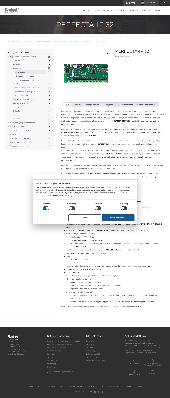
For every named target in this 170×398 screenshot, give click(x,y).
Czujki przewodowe (20, 96)
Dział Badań (134, 363)
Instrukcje (90, 344)
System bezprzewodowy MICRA (25, 92)
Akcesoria (16, 115)
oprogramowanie (92, 105)
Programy (17, 119)
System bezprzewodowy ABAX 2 (26, 88)
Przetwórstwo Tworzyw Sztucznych (152, 364)
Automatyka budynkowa (20, 130)
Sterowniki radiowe (20, 103)
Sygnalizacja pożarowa (19, 138)
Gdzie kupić (133, 10)
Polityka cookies (75, 386)
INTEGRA (16, 60)
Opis (67, 105)
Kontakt (157, 10)
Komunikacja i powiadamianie (22, 123)
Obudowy (16, 107)
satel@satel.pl (19, 354)
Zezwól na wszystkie (118, 218)
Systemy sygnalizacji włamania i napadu (63, 341)
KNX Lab (152, 373)
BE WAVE (16, 64)
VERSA (15, 84)
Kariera (30, 386)
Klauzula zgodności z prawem (119, 386)
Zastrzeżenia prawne (94, 386)
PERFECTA (72, 41)
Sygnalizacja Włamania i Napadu (50, 41)
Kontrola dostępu (17, 126)
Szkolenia (90, 341)
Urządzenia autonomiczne (20, 146)
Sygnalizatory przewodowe (23, 99)
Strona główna (14, 41)
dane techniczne (125, 105)
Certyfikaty (90, 351)
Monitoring (14, 142)
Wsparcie (119, 10)
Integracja (14, 134)
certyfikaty (109, 105)
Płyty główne (85, 41)
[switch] (72, 208)
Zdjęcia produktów (93, 354)
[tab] (66, 104)
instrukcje (77, 105)
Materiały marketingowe (96, 360)
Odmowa (84, 218)
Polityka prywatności (46, 386)
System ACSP (52, 360)
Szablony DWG (92, 357)
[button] (165, 3)
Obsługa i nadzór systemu (25, 76)
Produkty (28, 41)
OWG (61, 386)
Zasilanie (16, 111)
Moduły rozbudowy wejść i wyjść (28, 80)
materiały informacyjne (147, 105)
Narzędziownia (134, 374)
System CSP (52, 357)
